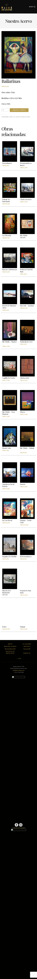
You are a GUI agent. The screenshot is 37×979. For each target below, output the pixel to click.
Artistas (26, 646)
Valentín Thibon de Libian (23, 117)
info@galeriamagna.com (18, 670)
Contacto (26, 653)
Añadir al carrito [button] (8, 168)
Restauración (10, 649)
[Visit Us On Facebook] (16, 824)
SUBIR (19, 658)
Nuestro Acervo (10, 646)
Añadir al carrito (19, 110)
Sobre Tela (12, 117)
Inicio (10, 644)
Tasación (26, 649)
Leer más (22, 237)
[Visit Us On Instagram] (21, 824)
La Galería (27, 644)
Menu (31, 6)
